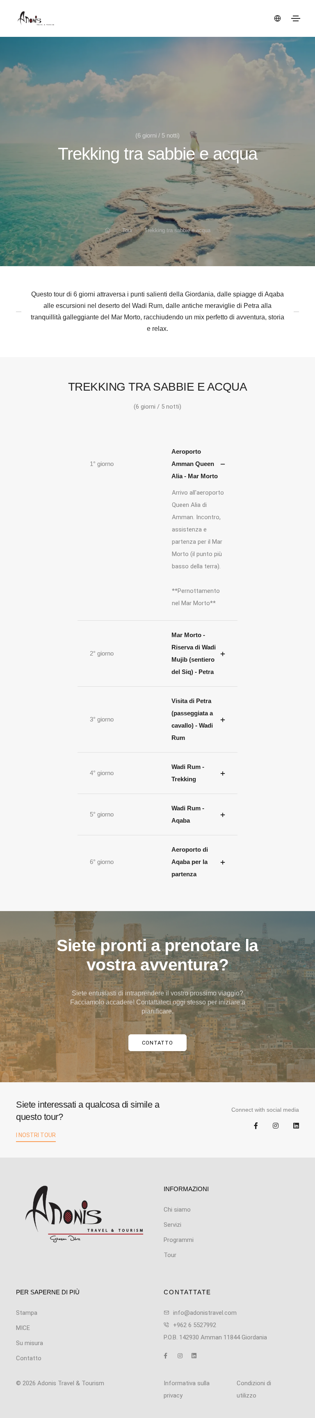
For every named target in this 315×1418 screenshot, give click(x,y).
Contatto (157, 1043)
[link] (83, 1214)
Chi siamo (177, 1209)
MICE (23, 1328)
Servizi (172, 1224)
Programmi (179, 1240)
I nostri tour (36, 1135)
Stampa (26, 1312)
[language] (277, 18)
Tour (127, 230)
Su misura (29, 1343)
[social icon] (250, 1126)
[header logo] (83, 18)
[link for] (107, 231)
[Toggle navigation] (295, 18)
